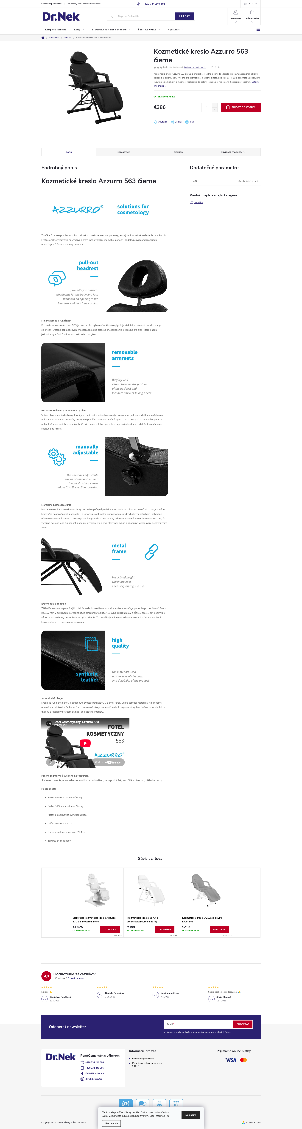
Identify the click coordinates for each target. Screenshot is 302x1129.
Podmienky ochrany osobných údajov (84, 3)
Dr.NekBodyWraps (94, 1073)
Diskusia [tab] (178, 152)
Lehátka (198, 202)
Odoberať (243, 1024)
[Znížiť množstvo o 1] (214, 109)
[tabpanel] (96, 902)
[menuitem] (55, 30)
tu (168, 1116)
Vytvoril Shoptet (253, 1122)
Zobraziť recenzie (76, 978)
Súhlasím (190, 1115)
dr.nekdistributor (93, 1078)
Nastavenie (111, 1123)
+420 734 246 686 (94, 1062)
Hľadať (184, 16)
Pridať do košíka (244, 107)
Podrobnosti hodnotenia (195, 67)
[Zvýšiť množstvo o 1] (214, 105)
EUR (251, 3)
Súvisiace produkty (231, 152)
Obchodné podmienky (51, 3)
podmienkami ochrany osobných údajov (212, 1032)
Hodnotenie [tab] (123, 152)
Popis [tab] (69, 152)
